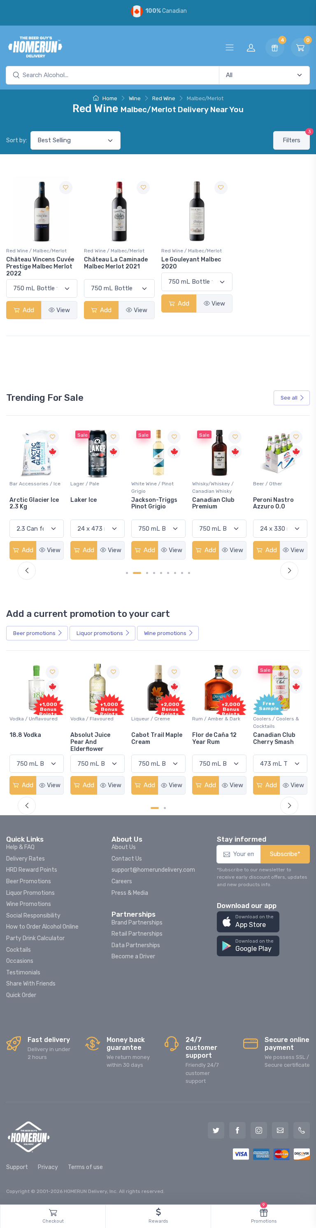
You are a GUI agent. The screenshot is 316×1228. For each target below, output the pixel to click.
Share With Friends (31, 983)
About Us (124, 847)
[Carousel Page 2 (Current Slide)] (137, 573)
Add (27, 310)
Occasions (19, 961)
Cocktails (18, 949)
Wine (135, 98)
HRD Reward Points (31, 869)
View (63, 310)
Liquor (100, 633)
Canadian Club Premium (213, 503)
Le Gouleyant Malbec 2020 (191, 263)
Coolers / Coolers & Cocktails (276, 722)
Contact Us (127, 858)
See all (289, 398)
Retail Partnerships (137, 933)
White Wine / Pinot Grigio (152, 487)
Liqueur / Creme (150, 719)
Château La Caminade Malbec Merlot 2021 (116, 263)
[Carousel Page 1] (127, 573)
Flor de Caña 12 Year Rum (214, 739)
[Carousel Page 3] (147, 573)
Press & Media (130, 892)
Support (17, 1167)
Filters (296, 137)
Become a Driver (133, 956)
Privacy (48, 1167)
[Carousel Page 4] (154, 573)
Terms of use (85, 1167)
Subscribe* (285, 854)
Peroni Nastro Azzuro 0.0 (273, 503)
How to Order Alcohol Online (42, 926)
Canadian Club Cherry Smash (274, 739)
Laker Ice (83, 499)
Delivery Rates (25, 858)
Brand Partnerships (137, 922)
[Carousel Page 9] (189, 573)
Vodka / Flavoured (92, 719)
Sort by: (16, 140)
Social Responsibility (33, 915)
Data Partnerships (136, 945)
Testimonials (23, 972)
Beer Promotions (28, 881)
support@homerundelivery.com (153, 869)
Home (109, 98)
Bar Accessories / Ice (34, 484)
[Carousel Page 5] (161, 573)
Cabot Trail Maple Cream (156, 739)
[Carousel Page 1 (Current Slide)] (155, 808)
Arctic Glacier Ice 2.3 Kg (34, 503)
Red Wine (163, 98)
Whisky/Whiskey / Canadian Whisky (213, 487)
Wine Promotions (28, 904)
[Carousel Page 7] (175, 573)
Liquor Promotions (30, 892)
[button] (248, 921)
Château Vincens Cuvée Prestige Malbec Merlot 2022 (40, 266)
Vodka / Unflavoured (33, 719)
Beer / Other (267, 484)
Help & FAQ (20, 847)
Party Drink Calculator (35, 938)
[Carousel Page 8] (182, 573)
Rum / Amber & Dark (216, 719)
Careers (122, 881)
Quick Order (21, 995)
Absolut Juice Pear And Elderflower (90, 742)
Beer (34, 633)
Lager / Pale (84, 484)
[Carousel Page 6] (168, 573)
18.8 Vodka (25, 735)
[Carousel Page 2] (165, 808)
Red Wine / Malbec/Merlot (36, 251)
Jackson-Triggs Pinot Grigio (154, 503)
